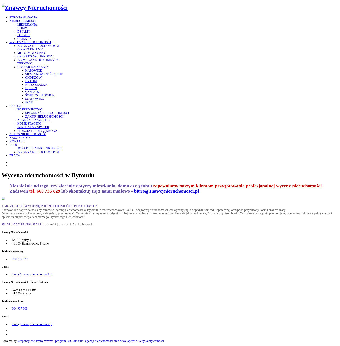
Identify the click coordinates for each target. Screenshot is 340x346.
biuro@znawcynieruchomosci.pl (166, 191)
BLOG (13, 144)
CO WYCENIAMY (30, 49)
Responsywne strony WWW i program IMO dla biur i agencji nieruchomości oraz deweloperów (77, 341)
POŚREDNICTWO (29, 109)
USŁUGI (15, 106)
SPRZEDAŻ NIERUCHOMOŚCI (47, 113)
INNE (29, 102)
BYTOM (31, 81)
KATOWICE (33, 70)
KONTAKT (17, 141)
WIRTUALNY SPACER (33, 127)
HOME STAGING (29, 123)
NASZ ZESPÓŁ (19, 137)
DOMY (22, 28)
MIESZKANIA (27, 24)
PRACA (14, 155)
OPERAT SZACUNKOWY (35, 56)
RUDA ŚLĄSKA (36, 84)
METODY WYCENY (31, 52)
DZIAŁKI (23, 31)
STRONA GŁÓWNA (23, 17)
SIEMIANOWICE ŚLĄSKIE (44, 74)
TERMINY (24, 63)
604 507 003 (20, 308)
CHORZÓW (33, 77)
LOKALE (23, 35)
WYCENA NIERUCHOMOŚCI (30, 42)
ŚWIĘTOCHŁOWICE (39, 95)
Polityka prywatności (151, 341)
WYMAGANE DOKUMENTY (37, 60)
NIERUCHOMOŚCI (22, 21)
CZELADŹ (32, 91)
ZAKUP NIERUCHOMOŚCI (44, 116)
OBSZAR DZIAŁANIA (33, 67)
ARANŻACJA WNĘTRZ (34, 120)
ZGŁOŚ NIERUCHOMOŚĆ (27, 134)
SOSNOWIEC (34, 98)
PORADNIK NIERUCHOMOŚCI (39, 148)
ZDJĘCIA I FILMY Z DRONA (37, 130)
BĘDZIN (31, 88)
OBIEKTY (24, 38)
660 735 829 (20, 258)
